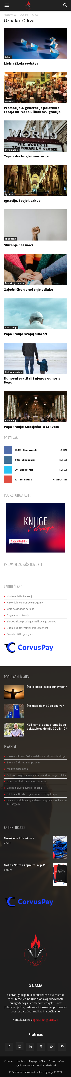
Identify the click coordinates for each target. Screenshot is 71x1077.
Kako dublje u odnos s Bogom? (25, 602)
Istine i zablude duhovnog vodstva (26, 781)
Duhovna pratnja (13, 372)
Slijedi (63, 459)
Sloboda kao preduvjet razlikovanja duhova (31, 621)
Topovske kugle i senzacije (26, 156)
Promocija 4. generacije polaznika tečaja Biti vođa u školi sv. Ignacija (32, 110)
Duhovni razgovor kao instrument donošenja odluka (36, 775)
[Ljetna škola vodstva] (35, 43)
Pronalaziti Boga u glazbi (21, 634)
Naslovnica (10, 14)
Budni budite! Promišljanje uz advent (27, 627)
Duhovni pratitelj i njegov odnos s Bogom (32, 380)
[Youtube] (62, 1047)
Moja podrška (37, 1061)
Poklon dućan (56, 1061)
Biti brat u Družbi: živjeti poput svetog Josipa (32, 794)
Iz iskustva (10, 238)
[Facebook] (9, 1047)
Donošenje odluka (14, 283)
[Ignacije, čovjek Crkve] (35, 180)
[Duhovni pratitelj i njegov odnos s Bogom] (35, 358)
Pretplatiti (59, 479)
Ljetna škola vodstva (21, 63)
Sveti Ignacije (11, 149)
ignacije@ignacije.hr (45, 1020)
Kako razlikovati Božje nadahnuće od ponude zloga (36, 756)
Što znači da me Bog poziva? (45, 705)
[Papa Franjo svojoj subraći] (35, 313)
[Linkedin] (30, 1047)
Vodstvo (9, 101)
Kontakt (21, 1061)
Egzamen (9, 194)
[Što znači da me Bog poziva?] (14, 711)
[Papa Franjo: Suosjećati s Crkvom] (35, 406)
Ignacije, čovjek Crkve (22, 200)
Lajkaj (63, 449)
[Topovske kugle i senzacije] (35, 136)
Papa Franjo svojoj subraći (25, 334)
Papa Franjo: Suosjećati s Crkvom (31, 427)
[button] (6, 5)
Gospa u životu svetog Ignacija (24, 787)
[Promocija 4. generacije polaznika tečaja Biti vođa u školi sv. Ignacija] (35, 87)
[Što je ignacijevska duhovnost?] (14, 692)
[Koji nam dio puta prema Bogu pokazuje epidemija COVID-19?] (14, 730)
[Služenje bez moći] (35, 225)
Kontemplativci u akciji (19, 596)
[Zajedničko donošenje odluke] (35, 269)
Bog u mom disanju (18, 615)
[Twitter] (41, 1047)
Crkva (7, 57)
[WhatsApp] (51, 1047)
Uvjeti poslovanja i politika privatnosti (36, 1065)
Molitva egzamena (17, 768)
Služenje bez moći (18, 245)
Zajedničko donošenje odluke (28, 289)
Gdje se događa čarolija (20, 608)
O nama (8, 1061)
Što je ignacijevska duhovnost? (47, 686)
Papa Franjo (11, 327)
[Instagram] (19, 1046)
